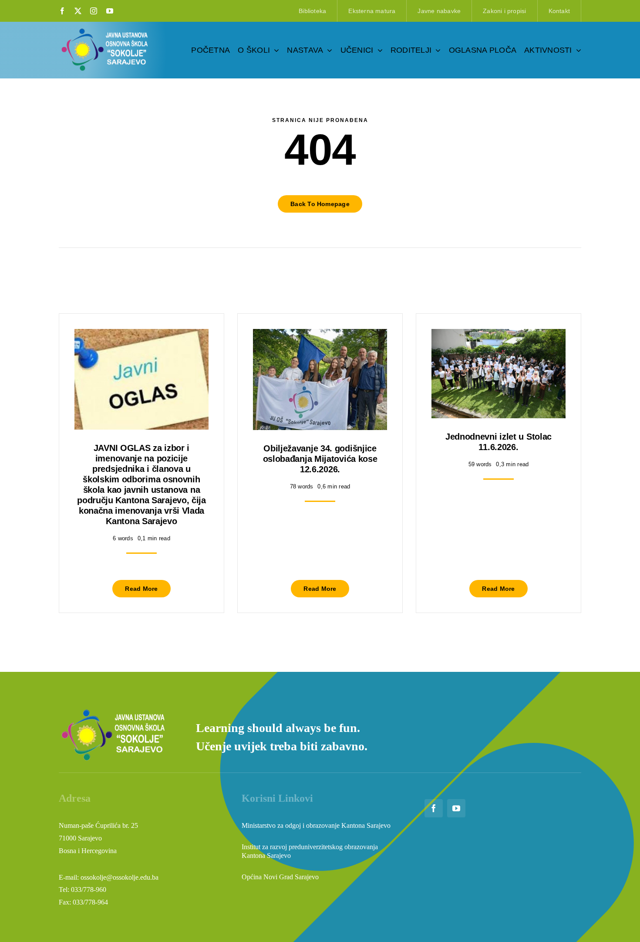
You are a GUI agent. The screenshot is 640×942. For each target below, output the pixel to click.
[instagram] (93, 10)
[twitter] (77, 10)
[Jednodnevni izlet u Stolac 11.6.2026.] (498, 335)
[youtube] (109, 10)
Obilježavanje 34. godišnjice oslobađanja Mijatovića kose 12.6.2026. (320, 459)
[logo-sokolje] (105, 29)
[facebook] (62, 10)
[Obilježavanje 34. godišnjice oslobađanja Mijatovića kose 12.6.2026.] (320, 335)
